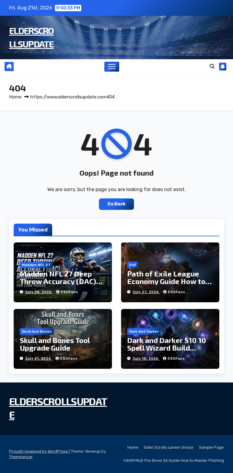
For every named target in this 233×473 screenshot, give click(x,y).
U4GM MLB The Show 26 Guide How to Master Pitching (173, 460)
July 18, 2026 (146, 359)
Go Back (116, 204)
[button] (212, 66)
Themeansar (20, 456)
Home (15, 97)
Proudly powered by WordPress (39, 451)
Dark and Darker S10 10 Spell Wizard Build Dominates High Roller (166, 348)
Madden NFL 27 (36, 265)
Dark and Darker (144, 331)
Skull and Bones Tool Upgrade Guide (55, 344)
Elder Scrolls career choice (169, 447)
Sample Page (211, 447)
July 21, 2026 (38, 359)
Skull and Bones (37, 331)
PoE (133, 265)
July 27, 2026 (146, 292)
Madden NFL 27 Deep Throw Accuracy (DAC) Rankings (58, 281)
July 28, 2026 (39, 292)
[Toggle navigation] (111, 67)
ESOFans (69, 292)
